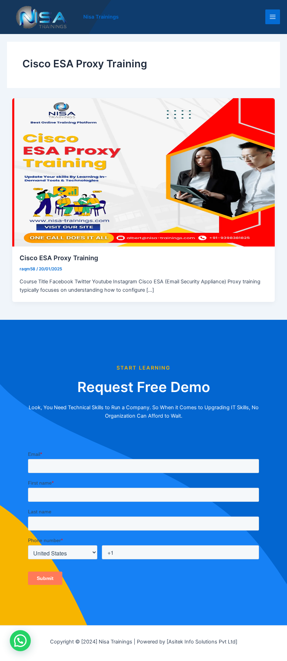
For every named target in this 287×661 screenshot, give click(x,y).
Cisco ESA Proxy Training (59, 258)
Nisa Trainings (101, 17)
